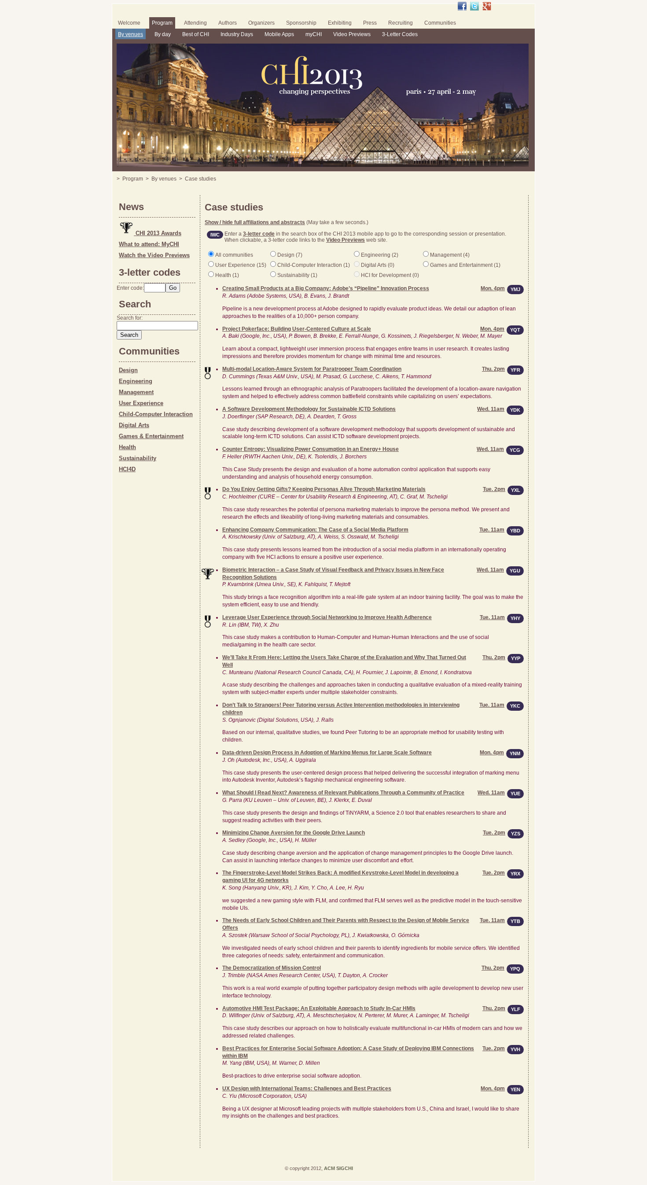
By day (162, 34)
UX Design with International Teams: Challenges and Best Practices (306, 1088)
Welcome (129, 23)
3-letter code (259, 234)
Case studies (200, 179)
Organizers (261, 23)
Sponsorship (301, 23)
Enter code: (130, 288)
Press (370, 23)
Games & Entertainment (151, 436)
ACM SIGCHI (338, 1168)
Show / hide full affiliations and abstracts (255, 222)
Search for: (130, 318)
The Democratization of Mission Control (271, 968)
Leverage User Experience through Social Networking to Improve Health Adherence (327, 617)
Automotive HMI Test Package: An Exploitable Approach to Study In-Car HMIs (318, 1008)
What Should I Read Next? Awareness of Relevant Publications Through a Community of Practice (343, 793)
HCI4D (127, 469)
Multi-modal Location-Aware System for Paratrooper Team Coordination (311, 369)
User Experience (141, 403)
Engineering (135, 381)
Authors (227, 23)
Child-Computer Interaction (156, 414)
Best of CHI (195, 34)
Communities (440, 23)
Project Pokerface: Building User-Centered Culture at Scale (296, 329)
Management (136, 392)
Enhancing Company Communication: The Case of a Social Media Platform (315, 530)
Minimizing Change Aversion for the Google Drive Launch (293, 833)
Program (162, 23)
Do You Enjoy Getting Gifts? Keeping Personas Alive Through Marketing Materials (324, 489)
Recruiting (400, 23)
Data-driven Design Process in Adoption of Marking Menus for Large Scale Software (327, 752)
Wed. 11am (490, 449)
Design (128, 370)
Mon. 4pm (493, 288)
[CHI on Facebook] (462, 6)
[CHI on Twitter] (474, 6)
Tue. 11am (491, 530)
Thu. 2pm (493, 369)
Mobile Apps (279, 34)
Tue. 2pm (494, 489)
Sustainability (137, 458)
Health (127, 447)
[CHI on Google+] (486, 6)
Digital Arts (134, 425)
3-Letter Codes (400, 34)
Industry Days (237, 34)
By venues (130, 34)
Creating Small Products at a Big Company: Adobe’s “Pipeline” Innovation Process (325, 288)
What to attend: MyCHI (149, 244)
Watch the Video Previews (154, 255)
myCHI (313, 34)
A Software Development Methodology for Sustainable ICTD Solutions (309, 409)
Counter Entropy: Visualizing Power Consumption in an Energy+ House (310, 449)
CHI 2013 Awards (157, 233)
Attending (195, 23)
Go (172, 287)
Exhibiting (340, 23)
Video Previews (352, 34)
